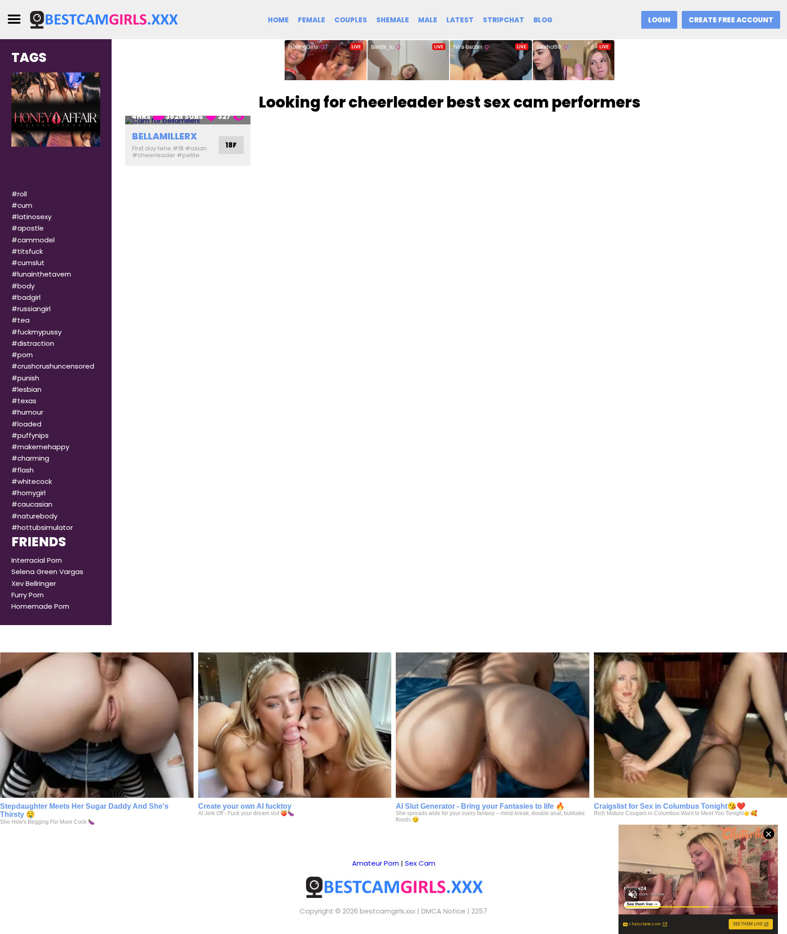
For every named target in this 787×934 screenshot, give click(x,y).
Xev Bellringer (33, 583)
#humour (27, 412)
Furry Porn (27, 595)
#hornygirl (28, 493)
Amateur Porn (375, 863)
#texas (23, 400)
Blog (542, 20)
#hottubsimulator (42, 527)
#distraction (32, 343)
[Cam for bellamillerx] (187, 120)
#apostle (27, 228)
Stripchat (503, 20)
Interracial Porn (36, 560)
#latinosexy (31, 216)
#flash (22, 470)
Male (427, 20)
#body (23, 286)
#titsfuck (27, 251)
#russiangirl (31, 308)
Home (278, 20)
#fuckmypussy (36, 332)
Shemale (392, 20)
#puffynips (30, 435)
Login (659, 20)
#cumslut (28, 262)
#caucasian (31, 504)
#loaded (26, 424)
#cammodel (33, 240)
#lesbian (26, 389)
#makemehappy (40, 447)
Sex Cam (420, 863)
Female (311, 20)
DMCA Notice (443, 911)
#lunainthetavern (41, 274)
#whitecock (31, 481)
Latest (460, 20)
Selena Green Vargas (47, 571)
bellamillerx (164, 136)
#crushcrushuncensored (52, 366)
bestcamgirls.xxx (387, 911)
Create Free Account (731, 20)
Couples (350, 20)
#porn (22, 354)
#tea (20, 320)
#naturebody (34, 516)
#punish (25, 378)
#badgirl (26, 297)
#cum (21, 205)
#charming (30, 458)
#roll (19, 194)
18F (231, 145)
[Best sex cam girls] (103, 19)
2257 (479, 911)
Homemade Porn (40, 606)
